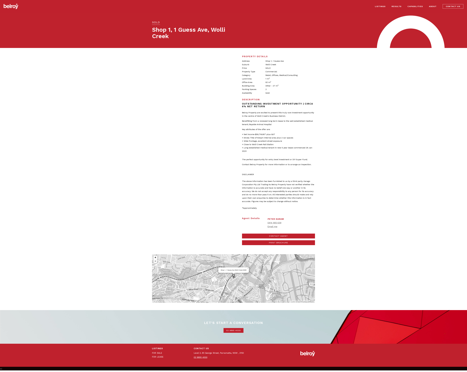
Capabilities (415, 6)
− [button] (155, 261)
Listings (380, 6)
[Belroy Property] (11, 6)
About (433, 6)
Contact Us (453, 6)
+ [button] (155, 257)
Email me (272, 226)
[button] (278, 242)
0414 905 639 (274, 222)
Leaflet (293, 302)
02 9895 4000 (233, 330)
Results (396, 6)
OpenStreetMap (302, 302)
